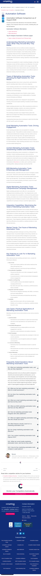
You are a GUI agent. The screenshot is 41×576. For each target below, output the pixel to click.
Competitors (11, 10)
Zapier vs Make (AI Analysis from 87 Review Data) (19, 38)
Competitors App (4, 10)
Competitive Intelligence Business (10, 475)
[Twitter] (21, 533)
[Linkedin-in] (23, 533)
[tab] (22, 368)
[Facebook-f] (17, 533)
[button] (38, 2)
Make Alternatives (12, 33)
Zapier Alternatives (12, 31)
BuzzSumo (16, 162)
